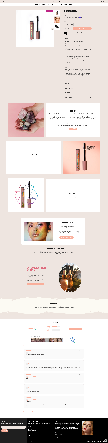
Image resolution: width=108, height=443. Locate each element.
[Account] (101, 1)
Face (53, 4)
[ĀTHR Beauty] (54, 1)
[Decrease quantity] (65, 28)
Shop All (43, 4)
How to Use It (68, 83)
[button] (67, 13)
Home (23, 8)
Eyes (48, 4)
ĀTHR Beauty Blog (63, 4)
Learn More (73, 128)
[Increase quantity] (68, 28)
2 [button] (52, 410)
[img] (28, 350)
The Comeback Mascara (28, 8)
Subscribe (5, 430)
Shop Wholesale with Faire (60, 437)
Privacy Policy (88, 441)
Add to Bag (82, 28)
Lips (56, 4)
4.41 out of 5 (35, 328)
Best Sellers (37, 4)
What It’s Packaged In (70, 97)
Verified (72, 342)
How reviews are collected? (28, 411)
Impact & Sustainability (59, 434)
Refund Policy (94, 441)
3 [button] (54, 410)
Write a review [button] (75, 329)
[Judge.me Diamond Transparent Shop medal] (72, 339)
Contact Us (30, 433)
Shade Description (69, 88)
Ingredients (67, 93)
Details (66, 38)
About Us (71, 4)
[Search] (4, 1)
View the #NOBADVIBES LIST (66, 237)
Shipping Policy (99, 441)
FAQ (29, 435)
